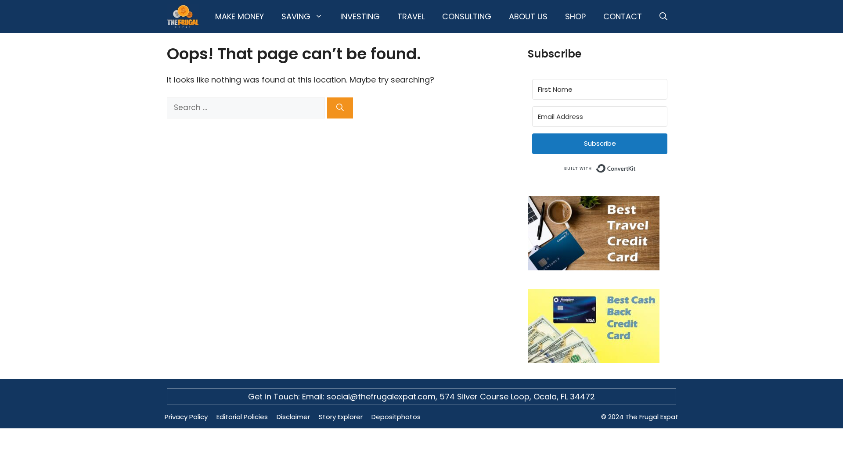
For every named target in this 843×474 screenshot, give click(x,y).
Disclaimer (293, 416)
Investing (360, 16)
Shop (575, 16)
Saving (295, 16)
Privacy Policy (186, 416)
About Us (528, 16)
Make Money (239, 16)
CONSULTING (466, 16)
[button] (663, 16)
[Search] (340, 107)
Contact (622, 16)
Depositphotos (396, 416)
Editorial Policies (242, 416)
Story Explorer (341, 416)
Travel (411, 16)
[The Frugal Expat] (183, 16)
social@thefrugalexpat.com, (383, 396)
